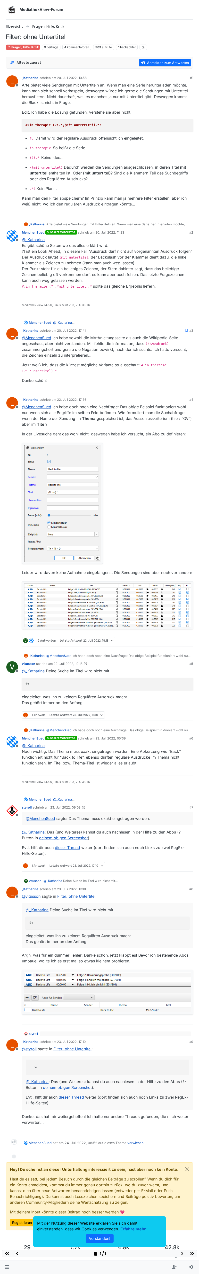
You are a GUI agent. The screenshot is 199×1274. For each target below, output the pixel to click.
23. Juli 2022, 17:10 (71, 1042)
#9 (191, 1042)
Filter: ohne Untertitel (76, 896)
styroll (27, 807)
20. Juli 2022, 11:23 (109, 232)
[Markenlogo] (12, 10)
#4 (191, 399)
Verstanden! (99, 1238)
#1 (191, 78)
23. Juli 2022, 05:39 (110, 738)
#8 (191, 889)
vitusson (28, 664)
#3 (191, 330)
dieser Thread (67, 847)
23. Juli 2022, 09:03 (65, 807)
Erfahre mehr (133, 1229)
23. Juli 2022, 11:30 (71, 889)
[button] (7, 1267)
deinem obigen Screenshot (63, 837)
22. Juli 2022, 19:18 (68, 664)
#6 (191, 738)
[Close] (187, 1169)
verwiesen (135, 1143)
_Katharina (30, 78)
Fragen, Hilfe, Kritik (25, 47)
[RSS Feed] (143, 47)
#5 (191, 664)
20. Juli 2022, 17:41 (71, 330)
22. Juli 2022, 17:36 (71, 399)
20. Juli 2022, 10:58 (72, 78)
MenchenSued (33, 232)
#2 (191, 232)
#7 (191, 807)
